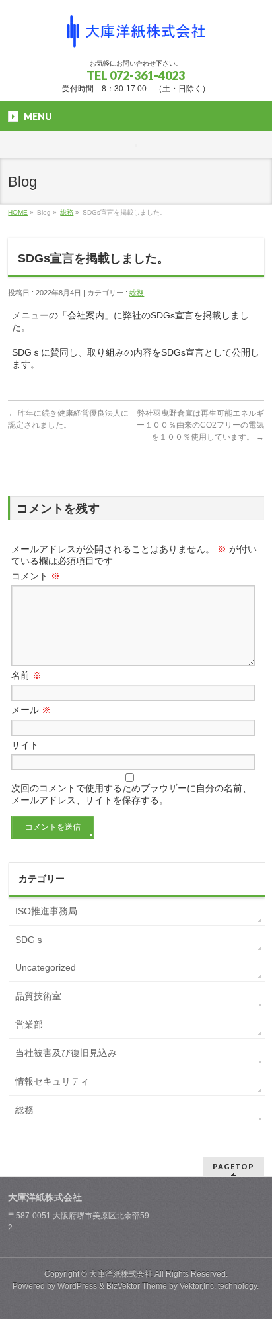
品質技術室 (38, 996)
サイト (25, 745)
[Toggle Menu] (136, 145)
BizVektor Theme (136, 1286)
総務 (66, 212)
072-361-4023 (147, 75)
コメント (35, 576)
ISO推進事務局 (46, 911)
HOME (18, 212)
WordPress (77, 1286)
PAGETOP (233, 1166)
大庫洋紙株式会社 (121, 1274)
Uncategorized (45, 967)
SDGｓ (29, 939)
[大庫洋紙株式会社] (136, 37)
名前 (26, 675)
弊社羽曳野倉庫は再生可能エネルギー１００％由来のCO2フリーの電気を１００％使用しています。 (200, 425)
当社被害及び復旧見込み (66, 1053)
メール (31, 710)
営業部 (29, 1024)
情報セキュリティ (52, 1081)
